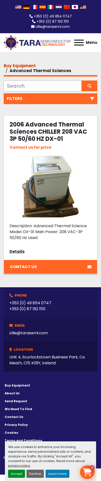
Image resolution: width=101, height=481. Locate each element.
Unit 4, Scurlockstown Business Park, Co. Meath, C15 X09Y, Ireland (47, 360)
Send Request (16, 401)
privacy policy (19, 466)
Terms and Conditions (23, 440)
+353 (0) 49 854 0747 (53, 16)
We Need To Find (18, 409)
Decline (35, 474)
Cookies (11, 433)
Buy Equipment (17, 385)
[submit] (89, 85)
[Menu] (79, 43)
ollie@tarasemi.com (53, 26)
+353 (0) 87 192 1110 (53, 21)
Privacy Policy (16, 425)
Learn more (57, 474)
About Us (12, 393)
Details (17, 251)
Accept (16, 474)
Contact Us (23, 267)
